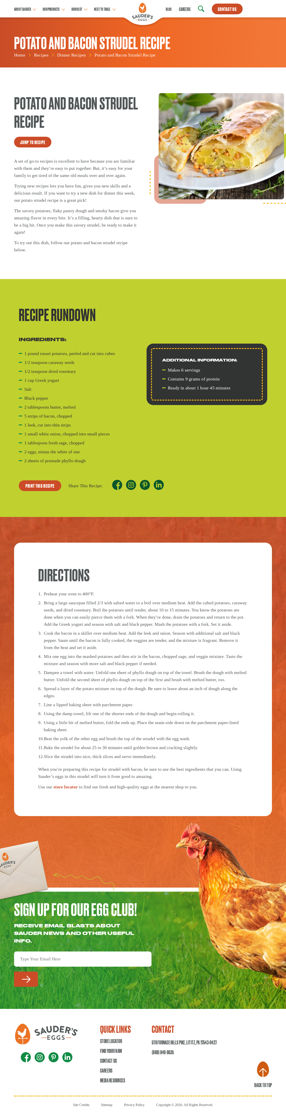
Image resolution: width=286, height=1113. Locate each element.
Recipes (41, 54)
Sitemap (106, 1105)
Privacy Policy (134, 1105)
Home (19, 54)
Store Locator (111, 1040)
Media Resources (112, 1080)
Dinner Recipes (71, 54)
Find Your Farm (111, 1050)
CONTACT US (227, 9)
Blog (169, 9)
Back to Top (263, 1085)
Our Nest (77, 9)
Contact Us (108, 1060)
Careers (184, 9)
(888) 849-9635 (163, 1052)
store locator (65, 786)
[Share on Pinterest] (145, 485)
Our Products (51, 9)
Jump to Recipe (32, 142)
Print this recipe (40, 486)
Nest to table (102, 9)
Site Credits (81, 1105)
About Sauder (22, 9)
